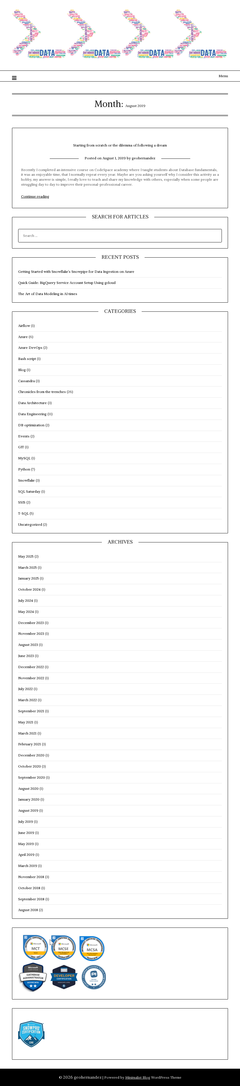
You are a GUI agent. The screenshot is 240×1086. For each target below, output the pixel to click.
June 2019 (26, 832)
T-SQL (23, 513)
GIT (21, 447)
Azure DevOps (30, 347)
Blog (22, 370)
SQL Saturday (29, 491)
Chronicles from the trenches (42, 391)
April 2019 (26, 854)
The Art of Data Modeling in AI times (47, 294)
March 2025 (27, 567)
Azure (23, 337)
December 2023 (31, 622)
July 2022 (25, 689)
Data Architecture (32, 403)
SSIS (21, 502)
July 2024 (25, 600)
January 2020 (29, 799)
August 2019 (28, 810)
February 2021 (29, 744)
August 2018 (28, 910)
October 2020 (29, 766)
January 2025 (28, 578)
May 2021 (25, 722)
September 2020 (31, 777)
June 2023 (26, 656)
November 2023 (31, 633)
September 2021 (31, 711)
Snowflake (26, 480)
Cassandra (26, 381)
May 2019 (26, 844)
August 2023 (28, 644)
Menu (223, 76)
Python (24, 469)
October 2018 (29, 888)
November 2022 (31, 678)
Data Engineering (32, 414)
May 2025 (26, 556)
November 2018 (31, 877)
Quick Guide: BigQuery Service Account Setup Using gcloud (67, 282)
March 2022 (27, 700)
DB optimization (31, 425)
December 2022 (31, 667)
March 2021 (27, 733)
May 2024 (26, 611)
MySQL (24, 458)
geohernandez (143, 158)
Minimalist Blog (137, 1077)
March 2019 (27, 865)
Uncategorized (30, 524)
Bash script (27, 358)
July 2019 (25, 821)
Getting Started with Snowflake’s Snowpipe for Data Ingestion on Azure (76, 271)
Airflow (24, 325)
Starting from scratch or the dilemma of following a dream (120, 145)
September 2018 (31, 899)
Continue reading (35, 196)
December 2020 (31, 755)
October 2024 (29, 589)
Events (24, 436)
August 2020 (28, 788)
